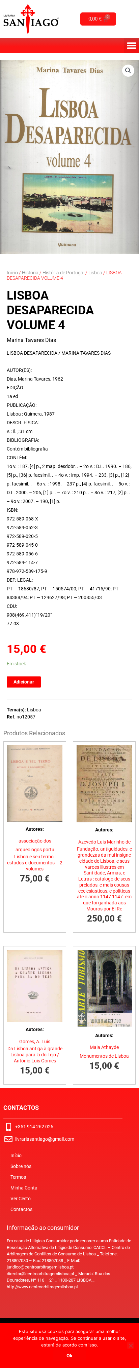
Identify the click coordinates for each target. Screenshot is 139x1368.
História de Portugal (63, 272)
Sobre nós (20, 1166)
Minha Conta (23, 1187)
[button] (131, 45)
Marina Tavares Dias (31, 340)
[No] (130, 1345)
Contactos (21, 1209)
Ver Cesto (20, 1198)
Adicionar (23, 682)
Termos (18, 1177)
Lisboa (95, 272)
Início (12, 272)
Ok (69, 1355)
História (30, 272)
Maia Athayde (104, 1047)
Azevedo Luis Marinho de (104, 842)
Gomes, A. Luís (34, 1041)
